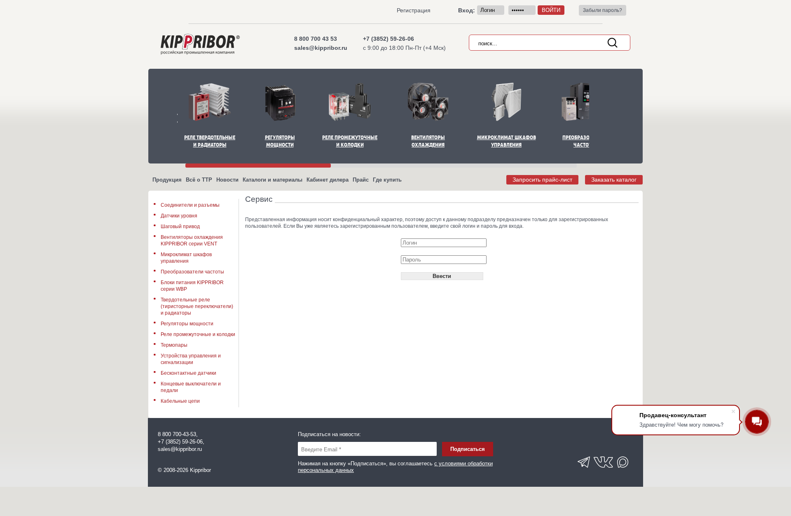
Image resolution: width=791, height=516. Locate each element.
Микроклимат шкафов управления (506, 141)
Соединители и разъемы (190, 205)
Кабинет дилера (328, 180)
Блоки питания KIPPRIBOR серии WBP (192, 286)
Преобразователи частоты (584, 141)
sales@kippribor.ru (320, 47)
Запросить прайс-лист (542, 179)
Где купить (387, 180)
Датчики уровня (179, 216)
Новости (227, 180)
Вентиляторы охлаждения (428, 141)
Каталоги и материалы (272, 180)
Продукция (167, 180)
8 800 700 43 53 (315, 38)
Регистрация (414, 10)
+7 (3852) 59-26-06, (181, 442)
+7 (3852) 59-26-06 (388, 38)
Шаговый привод (180, 226)
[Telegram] (584, 470)
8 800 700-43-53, (178, 434)
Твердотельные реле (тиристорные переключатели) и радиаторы (197, 306)
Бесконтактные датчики (188, 373)
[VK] (603, 470)
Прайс (361, 180)
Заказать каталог (614, 179)
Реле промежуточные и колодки (349, 141)
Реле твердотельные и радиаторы (209, 141)
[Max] (623, 470)
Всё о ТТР (199, 180)
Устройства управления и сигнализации (191, 359)
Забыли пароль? (602, 10)
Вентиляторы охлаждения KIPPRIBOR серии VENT (192, 240)
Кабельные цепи (180, 401)
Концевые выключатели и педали (191, 387)
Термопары (174, 345)
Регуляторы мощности (280, 141)
